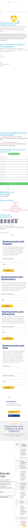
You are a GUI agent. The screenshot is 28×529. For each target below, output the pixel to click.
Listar (11, 497)
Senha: (1, 492)
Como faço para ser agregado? (10, 142)
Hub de (2, 196)
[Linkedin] (8, 221)
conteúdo (6, 196)
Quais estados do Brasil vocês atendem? (12, 136)
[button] (1, 11)
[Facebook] (12, 221)
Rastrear (8, 270)
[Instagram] (1, 221)
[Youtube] (5, 221)
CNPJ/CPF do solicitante (6, 487)
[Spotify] (16, 221)
